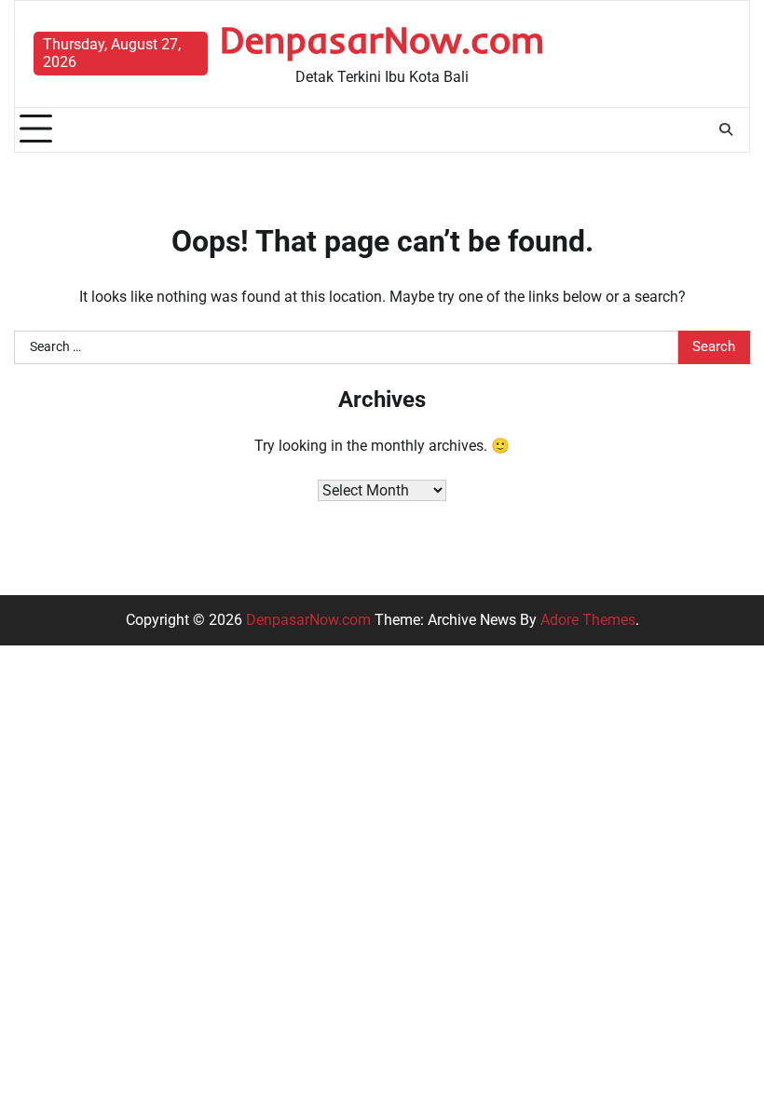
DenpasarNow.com (382, 39)
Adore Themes (587, 620)
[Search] (726, 129)
